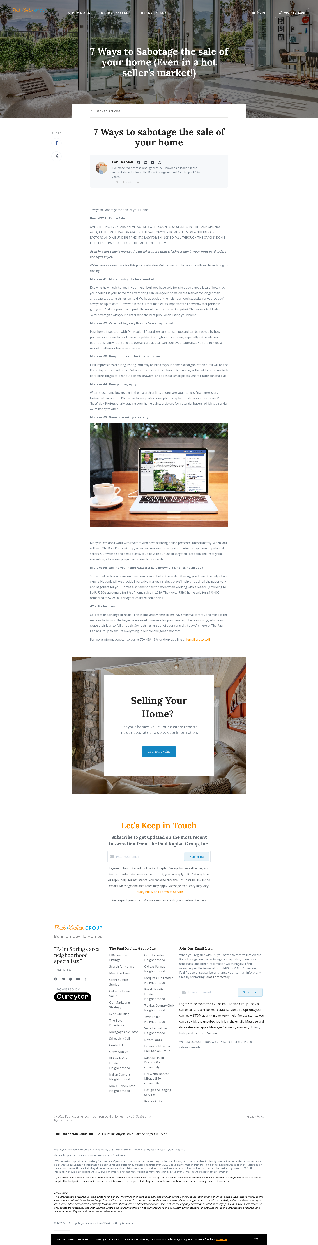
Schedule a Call (119, 1038)
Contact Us (116, 1045)
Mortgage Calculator (123, 1032)
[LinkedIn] (63, 979)
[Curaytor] (72, 1000)
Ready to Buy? (155, 13)
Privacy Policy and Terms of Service (159, 892)
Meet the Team (119, 973)
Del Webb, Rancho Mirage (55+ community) (156, 1078)
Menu (261, 12)
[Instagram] (85, 979)
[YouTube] (78, 979)
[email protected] (198, 639)
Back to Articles (108, 111)
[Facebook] (55, 979)
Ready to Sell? (115, 13)
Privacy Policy (153, 1101)
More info (221, 1239)
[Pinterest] (70, 979)
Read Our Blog (119, 1014)
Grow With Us (118, 1052)
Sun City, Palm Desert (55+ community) (154, 1062)
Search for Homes (121, 966)
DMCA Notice (153, 1040)
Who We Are (78, 13)
